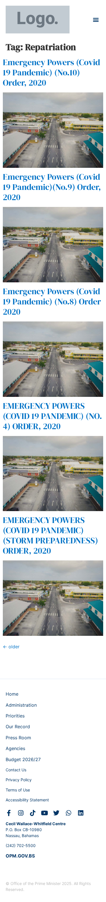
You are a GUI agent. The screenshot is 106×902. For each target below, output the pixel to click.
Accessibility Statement (27, 799)
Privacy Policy (19, 779)
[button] (95, 19)
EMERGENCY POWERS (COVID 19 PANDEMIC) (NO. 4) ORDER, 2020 (52, 416)
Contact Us (16, 769)
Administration (21, 705)
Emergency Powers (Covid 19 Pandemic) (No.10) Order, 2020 (51, 72)
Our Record (18, 726)
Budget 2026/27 (23, 759)
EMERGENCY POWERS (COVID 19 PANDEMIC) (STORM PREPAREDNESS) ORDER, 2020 (50, 535)
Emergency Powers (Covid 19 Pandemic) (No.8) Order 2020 (52, 301)
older (11, 646)
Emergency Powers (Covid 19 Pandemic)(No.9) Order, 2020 (52, 187)
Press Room (18, 737)
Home (12, 694)
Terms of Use (18, 789)
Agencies (15, 748)
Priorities (15, 716)
